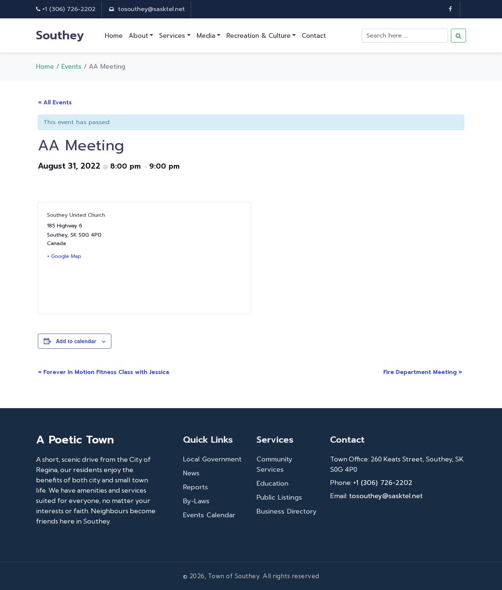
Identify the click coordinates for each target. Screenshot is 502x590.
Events (71, 66)
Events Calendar (209, 515)
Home (114, 35)
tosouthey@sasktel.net (151, 9)
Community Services (275, 464)
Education (272, 483)
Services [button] (172, 35)
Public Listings (279, 497)
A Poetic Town (75, 439)
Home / (48, 66)
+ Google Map (64, 256)
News (191, 473)
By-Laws (196, 501)
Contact (314, 35)
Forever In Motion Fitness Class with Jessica (103, 372)
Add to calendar (76, 341)
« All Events (55, 102)
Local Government (212, 459)
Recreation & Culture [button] (258, 35)
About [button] (138, 35)
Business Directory (287, 511)
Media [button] (206, 35)
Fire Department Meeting (422, 372)
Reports (195, 487)
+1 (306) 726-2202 (69, 9)
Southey (60, 35)
